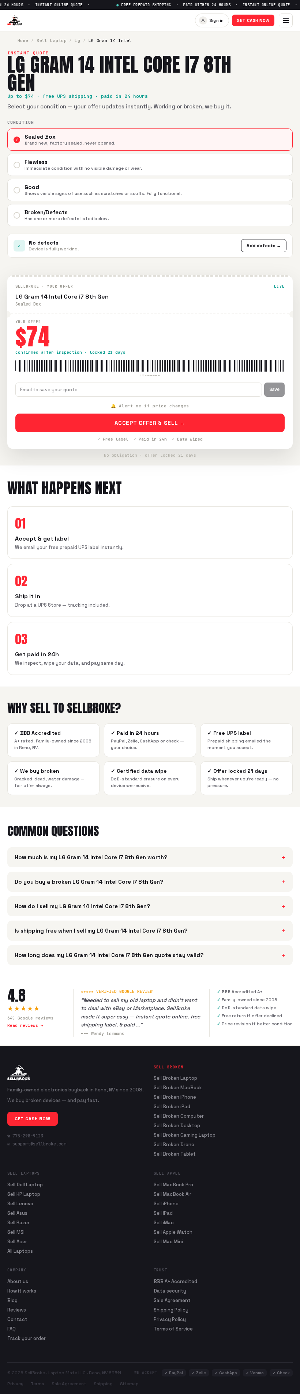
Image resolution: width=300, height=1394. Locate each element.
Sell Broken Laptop (175, 1078)
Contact (17, 1319)
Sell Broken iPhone (175, 1097)
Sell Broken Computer (179, 1116)
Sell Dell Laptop (25, 1185)
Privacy (15, 1384)
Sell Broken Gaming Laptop (184, 1135)
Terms (37, 1384)
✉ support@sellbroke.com (36, 1144)
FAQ (11, 1329)
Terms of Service (173, 1329)
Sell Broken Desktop (177, 1126)
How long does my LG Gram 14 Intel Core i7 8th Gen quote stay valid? (150, 955)
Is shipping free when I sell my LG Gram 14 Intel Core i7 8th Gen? (150, 930)
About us (17, 1281)
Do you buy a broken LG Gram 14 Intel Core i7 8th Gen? (150, 882)
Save (274, 389)
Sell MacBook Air (172, 1194)
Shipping (103, 1384)
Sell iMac (164, 1223)
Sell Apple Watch (173, 1232)
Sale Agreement (172, 1300)
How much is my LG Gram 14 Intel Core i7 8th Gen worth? (150, 857)
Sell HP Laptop (23, 1194)
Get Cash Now (253, 20)
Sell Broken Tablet (175, 1154)
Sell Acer (17, 1242)
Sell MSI (16, 1232)
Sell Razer (18, 1223)
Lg (77, 40)
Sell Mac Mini (168, 1242)
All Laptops (20, 1251)
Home (23, 40)
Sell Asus (17, 1213)
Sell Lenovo (20, 1204)
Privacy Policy (170, 1319)
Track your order (26, 1338)
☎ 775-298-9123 (25, 1136)
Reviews (16, 1310)
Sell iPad (163, 1213)
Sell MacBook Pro (173, 1185)
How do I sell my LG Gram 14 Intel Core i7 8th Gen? (150, 906)
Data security (170, 1291)
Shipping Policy (171, 1310)
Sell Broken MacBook (178, 1088)
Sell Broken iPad (172, 1107)
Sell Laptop (52, 40)
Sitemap (129, 1384)
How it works (21, 1291)
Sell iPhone (166, 1204)
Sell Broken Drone (174, 1145)
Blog (12, 1300)
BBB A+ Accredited (175, 1281)
